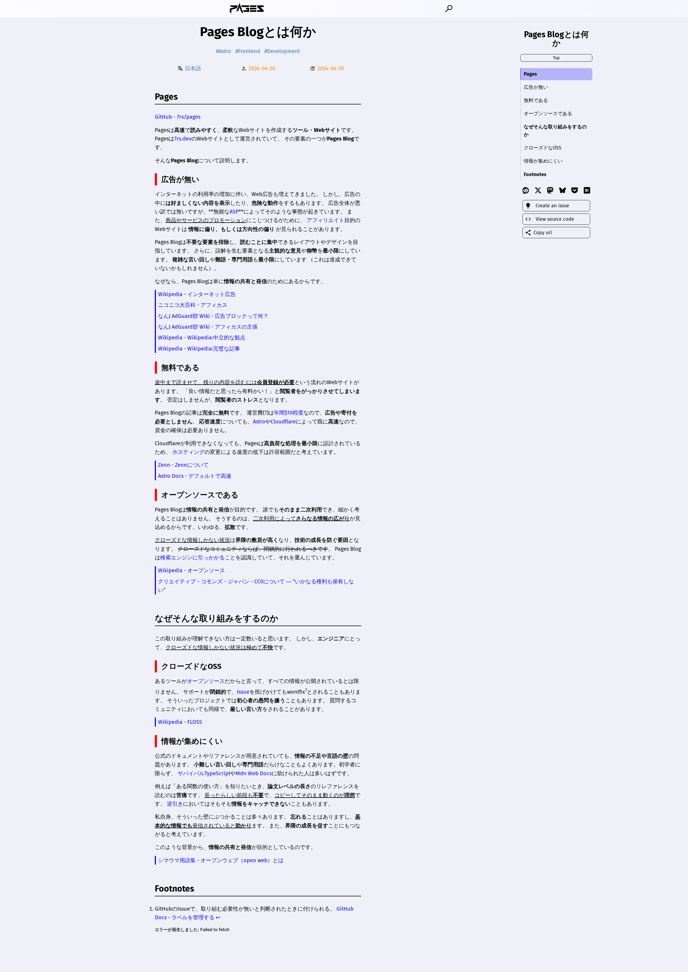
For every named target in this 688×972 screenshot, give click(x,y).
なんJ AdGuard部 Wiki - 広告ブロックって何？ (213, 316)
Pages (530, 74)
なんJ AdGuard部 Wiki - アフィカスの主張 (208, 327)
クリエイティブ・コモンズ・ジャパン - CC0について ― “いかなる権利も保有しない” (256, 585)
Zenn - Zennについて (183, 465)
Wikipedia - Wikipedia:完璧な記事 (199, 348)
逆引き (175, 804)
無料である (536, 100)
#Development (282, 51)
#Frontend (247, 51)
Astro (259, 421)
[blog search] (449, 8)
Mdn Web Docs (254, 773)
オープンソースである (548, 114)
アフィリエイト (325, 220)
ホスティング (188, 452)
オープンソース (206, 681)
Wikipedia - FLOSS (180, 722)
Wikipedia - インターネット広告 (197, 294)
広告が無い (536, 87)
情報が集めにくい (543, 161)
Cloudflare (283, 421)
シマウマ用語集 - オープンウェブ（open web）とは (221, 860)
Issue (243, 691)
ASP (234, 211)
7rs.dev (182, 138)
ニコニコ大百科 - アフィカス (192, 305)
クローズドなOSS (542, 148)
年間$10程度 (288, 412)
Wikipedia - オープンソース (191, 570)
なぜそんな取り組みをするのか (555, 131)
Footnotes (535, 174)
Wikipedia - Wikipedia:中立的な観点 (201, 337)
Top (556, 57)
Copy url (542, 233)
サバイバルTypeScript (204, 773)
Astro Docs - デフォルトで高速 (194, 476)
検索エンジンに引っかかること (197, 557)
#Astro (223, 51)
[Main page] (246, 8)
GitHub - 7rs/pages (177, 117)
